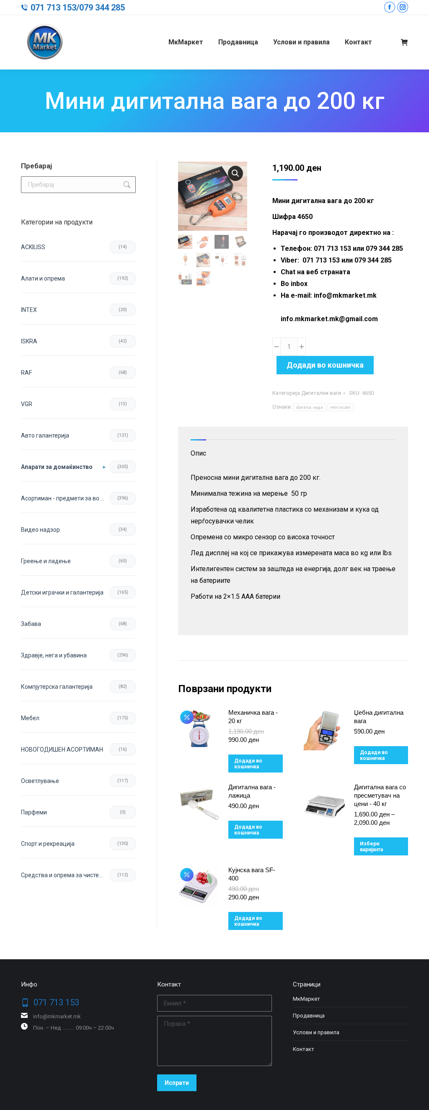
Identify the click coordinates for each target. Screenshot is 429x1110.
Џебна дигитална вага (378, 716)
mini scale (341, 407)
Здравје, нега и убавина (54, 655)
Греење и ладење (46, 561)
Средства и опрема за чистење (64, 875)
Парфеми (34, 812)
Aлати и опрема (43, 278)
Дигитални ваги (321, 393)
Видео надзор (40, 529)
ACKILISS (33, 247)
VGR (26, 404)
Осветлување (40, 781)
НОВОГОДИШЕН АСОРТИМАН (62, 749)
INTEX (29, 309)
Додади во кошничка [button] (248, 764)
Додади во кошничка (325, 365)
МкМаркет (306, 999)
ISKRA (29, 341)
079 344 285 (102, 8)
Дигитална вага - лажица (252, 791)
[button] (235, 173)
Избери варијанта (371, 846)
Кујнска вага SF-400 (251, 874)
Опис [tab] (198, 453)
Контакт (303, 1049)
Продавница (309, 1015)
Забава (31, 624)
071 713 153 (53, 8)
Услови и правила (316, 1032)
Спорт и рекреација (48, 843)
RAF (26, 372)
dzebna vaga (309, 407)
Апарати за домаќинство (57, 467)
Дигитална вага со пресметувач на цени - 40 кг (380, 795)
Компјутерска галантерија (57, 686)
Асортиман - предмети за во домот (65, 498)
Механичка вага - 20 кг (253, 716)
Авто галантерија (45, 435)
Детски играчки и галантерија (62, 592)
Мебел (30, 718)
